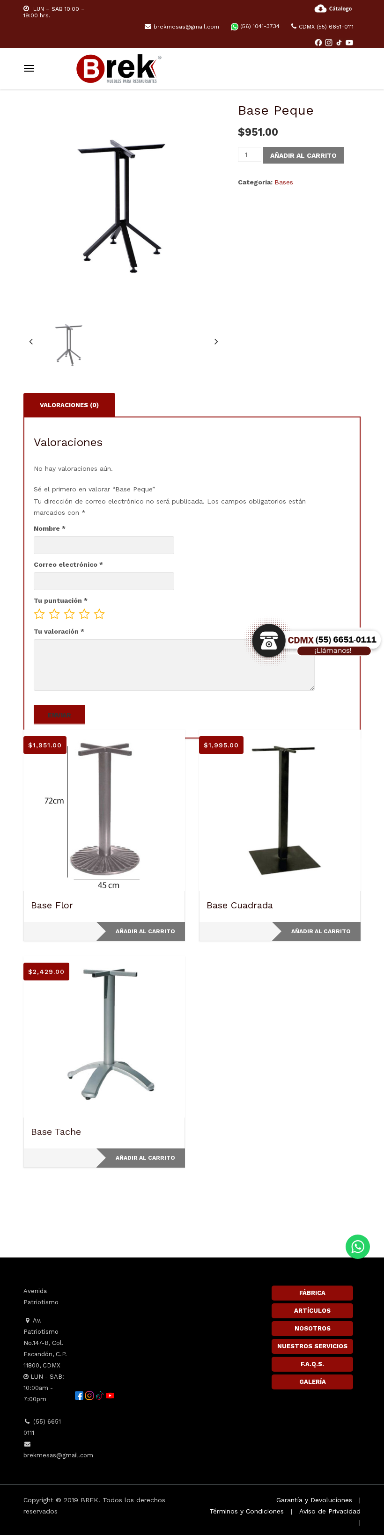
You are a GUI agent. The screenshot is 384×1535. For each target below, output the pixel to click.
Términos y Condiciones (246, 1511)
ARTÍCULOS (312, 1310)
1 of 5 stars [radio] (39, 614)
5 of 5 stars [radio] (99, 614)
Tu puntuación (61, 600)
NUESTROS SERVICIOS (312, 1346)
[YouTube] (349, 42)
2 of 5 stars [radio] (54, 614)
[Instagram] (330, 42)
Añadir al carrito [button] (145, 931)
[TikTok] (340, 42)
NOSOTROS (313, 1328)
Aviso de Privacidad (330, 1511)
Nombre (50, 528)
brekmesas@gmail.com (186, 26)
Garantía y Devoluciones (314, 1500)
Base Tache (56, 1131)
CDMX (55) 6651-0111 (326, 26)
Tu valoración (59, 631)
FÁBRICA (312, 1292)
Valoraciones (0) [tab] (69, 405)
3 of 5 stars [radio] (69, 614)
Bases (283, 182)
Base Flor (52, 905)
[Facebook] (319, 42)
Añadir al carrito (303, 155)
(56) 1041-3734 (259, 26)
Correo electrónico (68, 564)
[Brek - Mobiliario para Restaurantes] (119, 67)
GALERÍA (312, 1381)
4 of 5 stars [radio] (84, 614)
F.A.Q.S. (312, 1363)
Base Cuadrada (240, 905)
